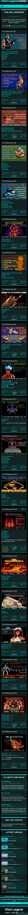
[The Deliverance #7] (14, 263)
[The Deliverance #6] (14, 229)
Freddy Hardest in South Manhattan (12, 344)
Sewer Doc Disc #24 (7, 836)
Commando (5, 613)
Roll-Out (4, 163)
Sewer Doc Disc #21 (7, 883)
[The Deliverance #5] (14, 191)
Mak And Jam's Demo (8, 387)
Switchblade (5, 578)
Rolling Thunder (6, 94)
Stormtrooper (6, 241)
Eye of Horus (5, 717)
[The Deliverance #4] (14, 153)
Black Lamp (5, 164)
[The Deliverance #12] (14, 446)
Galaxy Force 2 (6, 715)
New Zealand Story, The (8, 680)
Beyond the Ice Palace (8, 129)
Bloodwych (5, 681)
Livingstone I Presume (8, 277)
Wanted (4, 421)
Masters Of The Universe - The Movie (12, 91)
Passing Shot (5, 346)
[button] (24, 509)
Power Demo (5, 381)
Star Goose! (5, 96)
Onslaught (5, 531)
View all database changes (14, 891)
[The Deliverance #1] (14, 41)
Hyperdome (5, 534)
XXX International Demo (9, 382)
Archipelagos (5, 347)
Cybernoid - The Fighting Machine (11, 93)
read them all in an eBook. (18, 26)
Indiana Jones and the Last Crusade (12, 273)
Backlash (4, 533)
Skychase (4, 58)
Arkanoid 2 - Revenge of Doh (10, 51)
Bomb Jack (5, 168)
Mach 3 (4, 276)
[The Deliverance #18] (14, 670)
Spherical (4, 754)
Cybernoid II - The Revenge (9, 53)
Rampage (4, 56)
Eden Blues (5, 55)
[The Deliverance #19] (14, 704)
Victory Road (5, 718)
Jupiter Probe (5, 274)
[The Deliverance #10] (14, 371)
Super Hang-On (6, 239)
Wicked (4, 494)
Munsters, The (6, 497)
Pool (3, 312)
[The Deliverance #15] (14, 566)
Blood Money (6, 804)
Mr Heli (4, 311)
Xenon (3, 59)
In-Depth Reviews (14, 777)
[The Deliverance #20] (14, 743)
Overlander (5, 169)
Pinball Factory (6, 201)
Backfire (4, 386)
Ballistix (4, 496)
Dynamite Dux (6, 309)
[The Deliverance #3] (14, 118)
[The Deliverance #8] (14, 299)
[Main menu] (25, 6)
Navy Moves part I (7, 206)
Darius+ (4, 611)
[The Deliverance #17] (14, 634)
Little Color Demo (7, 384)
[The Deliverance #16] (14, 601)
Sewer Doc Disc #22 (7, 868)
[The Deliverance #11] (14, 409)
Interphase (5, 648)
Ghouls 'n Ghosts (7, 645)
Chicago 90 (5, 579)
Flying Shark (5, 419)
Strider (4, 349)
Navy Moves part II (7, 207)
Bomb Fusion (5, 536)
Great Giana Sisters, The (9, 755)
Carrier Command (7, 456)
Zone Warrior (6, 781)
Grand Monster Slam (8, 128)
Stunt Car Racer (6, 576)
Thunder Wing (6, 166)
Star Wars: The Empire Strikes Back (12, 131)
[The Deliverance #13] (14, 484)
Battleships (5, 204)
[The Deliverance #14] (14, 520)
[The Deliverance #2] (14, 81)
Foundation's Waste (7, 203)
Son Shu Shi (6, 793)
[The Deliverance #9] (14, 334)
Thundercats (5, 458)
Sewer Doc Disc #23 (7, 852)
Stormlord (5, 646)
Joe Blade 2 (5, 538)
